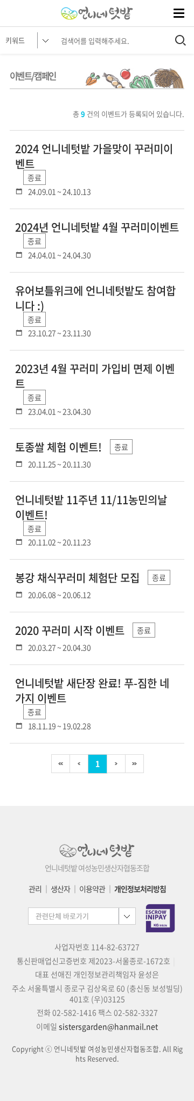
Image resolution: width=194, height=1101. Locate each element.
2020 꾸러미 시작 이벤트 (69, 630)
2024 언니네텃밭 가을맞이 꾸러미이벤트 (94, 156)
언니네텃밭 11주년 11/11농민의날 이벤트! (91, 507)
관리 (35, 888)
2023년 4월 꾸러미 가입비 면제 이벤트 (95, 376)
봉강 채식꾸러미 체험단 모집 (77, 577)
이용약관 (92, 888)
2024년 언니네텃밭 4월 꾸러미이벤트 (97, 227)
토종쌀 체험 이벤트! (58, 447)
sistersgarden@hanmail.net (108, 1026)
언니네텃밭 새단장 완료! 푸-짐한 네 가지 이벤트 (92, 691)
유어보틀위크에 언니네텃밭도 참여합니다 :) (95, 298)
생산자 (60, 888)
